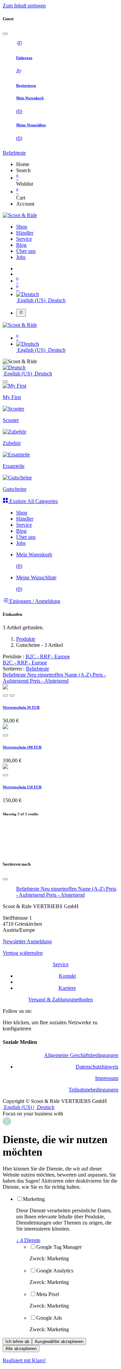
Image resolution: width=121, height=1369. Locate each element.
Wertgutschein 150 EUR (22, 787)
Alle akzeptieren (21, 1348)
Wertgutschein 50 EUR (21, 707)
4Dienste (28, 1240)
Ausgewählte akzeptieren (59, 1341)
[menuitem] (21, 227)
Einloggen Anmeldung (34, 601)
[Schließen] (5, 34)
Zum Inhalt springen (24, 5)
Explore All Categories (33, 501)
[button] (14, 153)
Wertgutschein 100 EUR (22, 747)
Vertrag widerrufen (23, 953)
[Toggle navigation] (21, 312)
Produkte (25, 639)
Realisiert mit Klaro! (24, 1360)
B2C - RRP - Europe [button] (48, 656)
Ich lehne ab (17, 1341)
